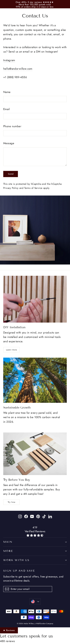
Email (6, 109)
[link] (35, 2)
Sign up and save (19, 570)
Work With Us (16, 560)
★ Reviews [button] (9, 630)
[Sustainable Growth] (35, 380)
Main (8, 541)
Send (10, 174)
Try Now (11, 502)
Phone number (12, 126)
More (8, 551)
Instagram (9, 60)
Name (7, 92)
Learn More (11, 349)
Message (8, 143)
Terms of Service (33, 188)
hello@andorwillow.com (17, 69)
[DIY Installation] (35, 299)
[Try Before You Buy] (35, 453)
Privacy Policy (10, 188)
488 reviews (7, 641)
